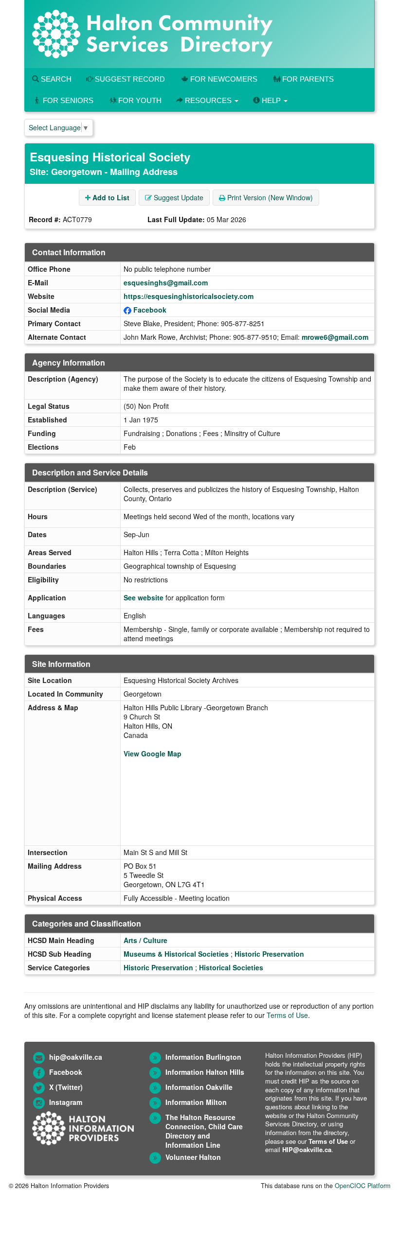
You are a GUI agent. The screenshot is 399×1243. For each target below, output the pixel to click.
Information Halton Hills (204, 1072)
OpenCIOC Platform (362, 1185)
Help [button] (271, 100)
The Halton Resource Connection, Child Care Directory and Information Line (204, 1131)
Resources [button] (208, 100)
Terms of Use (287, 1015)
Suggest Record (129, 79)
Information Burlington (203, 1057)
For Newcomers (223, 79)
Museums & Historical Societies (176, 954)
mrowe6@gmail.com (335, 337)
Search (55, 79)
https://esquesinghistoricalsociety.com (189, 296)
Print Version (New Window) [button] (269, 197)
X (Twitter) (66, 1087)
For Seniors (68, 100)
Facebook (149, 310)
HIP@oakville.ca (306, 1149)
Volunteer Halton (193, 1157)
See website (143, 597)
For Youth (140, 100)
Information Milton (196, 1102)
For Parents (308, 79)
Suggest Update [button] (177, 197)
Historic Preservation (269, 954)
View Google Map (152, 753)
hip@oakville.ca (75, 1057)
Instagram (65, 1102)
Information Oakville (199, 1087)
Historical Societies (231, 967)
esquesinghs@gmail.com (166, 282)
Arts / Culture (145, 940)
